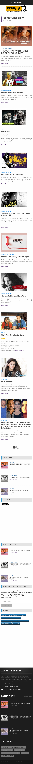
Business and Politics (7, 255)
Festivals (12, 488)
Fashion (23, 615)
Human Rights (25, 753)
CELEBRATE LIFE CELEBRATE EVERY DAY (20, 464)
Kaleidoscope (15, 623)
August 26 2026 (13, 479)
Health (10, 750)
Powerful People (6, 90)
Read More (4, 63)
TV (2, 130)
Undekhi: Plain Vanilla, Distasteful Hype (15, 257)
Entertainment (16, 618)
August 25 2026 (13, 494)
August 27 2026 (13, 466)
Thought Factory (6, 48)
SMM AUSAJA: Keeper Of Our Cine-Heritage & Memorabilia (15, 214)
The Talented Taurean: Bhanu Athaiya (14, 296)
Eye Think (4, 615)
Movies (3, 333)
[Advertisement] (16, 524)
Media (10, 615)
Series (22, 750)
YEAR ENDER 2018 (6, 618)
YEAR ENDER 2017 (6, 623)
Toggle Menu (17, 2)
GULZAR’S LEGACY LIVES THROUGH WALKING (19, 491)
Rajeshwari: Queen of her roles (12, 174)
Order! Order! (5, 132)
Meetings (16, 615)
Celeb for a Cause (7, 382)
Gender (17, 750)
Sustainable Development (18, 747)
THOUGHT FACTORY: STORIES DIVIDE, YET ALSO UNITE (14, 52)
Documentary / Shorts (7, 755)
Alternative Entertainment (9, 620)
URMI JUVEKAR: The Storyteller (12, 92)
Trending (12, 462)
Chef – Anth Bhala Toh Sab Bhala (12, 335)
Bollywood (4, 380)
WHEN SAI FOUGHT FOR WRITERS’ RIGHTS (20, 477)
